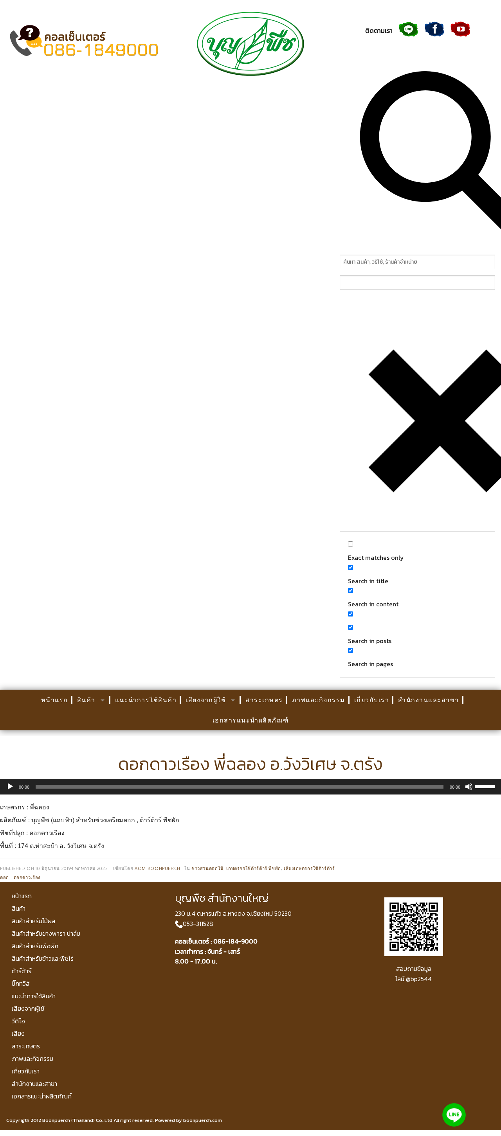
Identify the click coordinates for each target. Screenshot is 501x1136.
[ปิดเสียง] (469, 787)
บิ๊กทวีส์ (21, 983)
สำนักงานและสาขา (428, 700)
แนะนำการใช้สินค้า (146, 700)
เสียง (18, 1033)
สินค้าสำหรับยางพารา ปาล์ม (46, 933)
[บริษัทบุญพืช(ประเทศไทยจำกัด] (250, 43)
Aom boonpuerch (157, 868)
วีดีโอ (18, 1021)
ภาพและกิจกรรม (318, 700)
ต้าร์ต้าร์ (21, 971)
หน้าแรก (54, 700)
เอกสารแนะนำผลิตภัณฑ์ (251, 720)
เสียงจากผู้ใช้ (206, 700)
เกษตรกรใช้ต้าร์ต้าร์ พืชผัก (253, 868)
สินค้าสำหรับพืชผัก (35, 946)
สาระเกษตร (264, 700)
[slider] (486, 786)
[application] (250, 786)
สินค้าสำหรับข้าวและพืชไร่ (43, 958)
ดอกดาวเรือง (27, 877)
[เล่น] (10, 787)
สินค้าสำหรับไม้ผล (33, 921)
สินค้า (86, 700)
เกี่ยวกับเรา (371, 700)
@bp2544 (419, 978)
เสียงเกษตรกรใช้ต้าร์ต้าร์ (309, 868)
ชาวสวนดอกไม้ (207, 868)
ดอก (4, 877)
